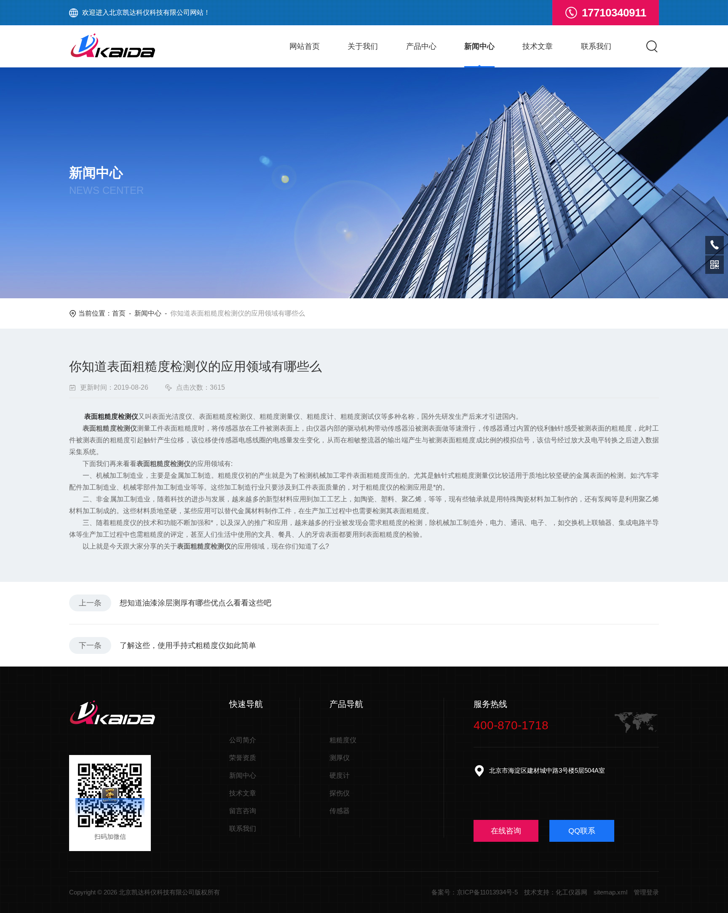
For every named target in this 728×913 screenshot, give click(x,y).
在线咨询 (506, 831)
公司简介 (242, 740)
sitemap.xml (610, 892)
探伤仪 (339, 793)
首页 (119, 313)
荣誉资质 (242, 757)
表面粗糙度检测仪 (111, 416)
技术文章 (537, 46)
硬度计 (339, 775)
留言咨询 (242, 810)
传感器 (339, 810)
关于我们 (363, 46)
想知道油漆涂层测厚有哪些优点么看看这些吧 (195, 603)
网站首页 (304, 46)
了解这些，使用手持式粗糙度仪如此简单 (188, 645)
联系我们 (596, 46)
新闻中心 (479, 46)
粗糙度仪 (342, 740)
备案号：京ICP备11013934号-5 (474, 892)
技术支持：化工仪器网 (555, 892)
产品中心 (421, 46)
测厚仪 (339, 757)
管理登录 (646, 892)
